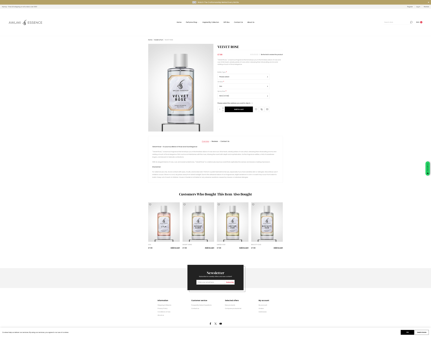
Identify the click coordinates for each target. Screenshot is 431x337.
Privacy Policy (162, 308)
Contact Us (224, 141)
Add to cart (239, 109)
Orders (261, 308)
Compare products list (233, 308)
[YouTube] (220, 323)
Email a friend (267, 109)
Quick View (150, 207)
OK (407, 332)
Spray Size (221, 91)
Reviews (215, 141)
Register (410, 7)
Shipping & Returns (164, 305)
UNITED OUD (221, 244)
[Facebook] (210, 323)
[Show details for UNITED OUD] (232, 222)
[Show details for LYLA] (164, 222)
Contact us (195, 308)
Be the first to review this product (272, 54)
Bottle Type (222, 72)
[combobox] (397, 22)
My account (263, 305)
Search (411, 22)
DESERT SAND (187, 244)
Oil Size (220, 82)
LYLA (149, 244)
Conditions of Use (164, 312)
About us (161, 315)
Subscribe (230, 282)
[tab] (205, 141)
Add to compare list (261, 109)
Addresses (263, 312)
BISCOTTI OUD (256, 244)
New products (230, 305)
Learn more (421, 332)
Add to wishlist (255, 109)
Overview (205, 141)
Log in (418, 7)
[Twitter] (215, 324)
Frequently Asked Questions (201, 305)
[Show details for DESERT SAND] (198, 222)
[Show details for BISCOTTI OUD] (267, 222)
